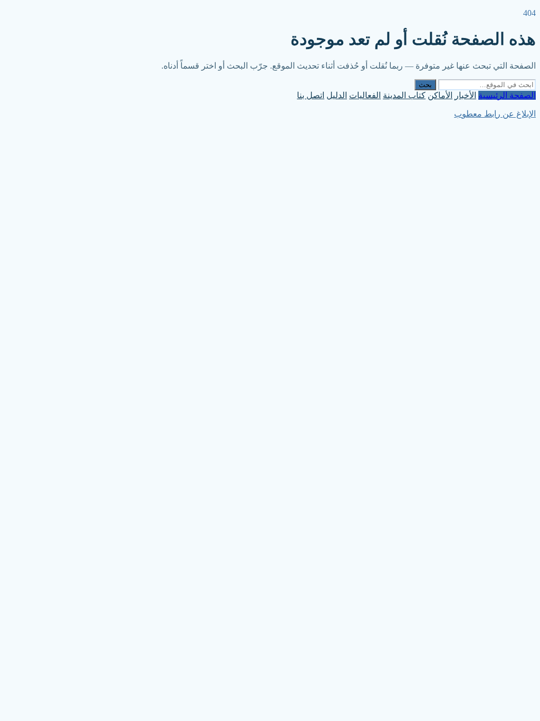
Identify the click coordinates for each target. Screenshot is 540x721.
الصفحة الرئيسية (507, 95)
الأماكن (440, 95)
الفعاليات (365, 95)
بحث (425, 85)
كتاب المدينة (404, 95)
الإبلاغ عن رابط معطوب (495, 113)
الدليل (336, 95)
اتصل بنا (310, 95)
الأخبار (465, 95)
